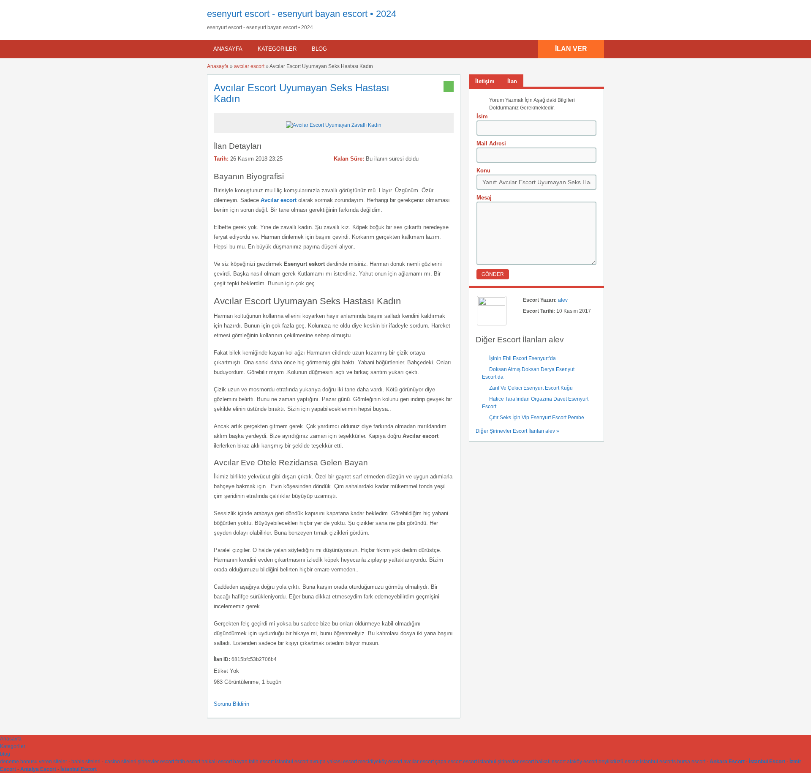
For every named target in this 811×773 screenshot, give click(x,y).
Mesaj (484, 197)
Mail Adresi (491, 143)
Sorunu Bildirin (231, 704)
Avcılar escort (279, 200)
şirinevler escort (156, 762)
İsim (482, 116)
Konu (483, 170)
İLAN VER (571, 48)
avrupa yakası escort (333, 762)
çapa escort (448, 762)
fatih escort (187, 762)
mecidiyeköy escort (380, 762)
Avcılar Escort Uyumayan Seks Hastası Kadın (301, 93)
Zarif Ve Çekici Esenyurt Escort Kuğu (531, 388)
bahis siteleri (86, 762)
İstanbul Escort (767, 762)
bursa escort (691, 762)
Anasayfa (227, 49)
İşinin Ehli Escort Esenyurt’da (522, 358)
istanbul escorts (658, 762)
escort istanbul (479, 762)
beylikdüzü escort (619, 762)
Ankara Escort (727, 762)
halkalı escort (550, 762)
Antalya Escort (38, 769)
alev (563, 300)
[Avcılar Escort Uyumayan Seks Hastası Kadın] (334, 125)
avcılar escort (249, 66)
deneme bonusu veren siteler (33, 762)
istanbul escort (291, 762)
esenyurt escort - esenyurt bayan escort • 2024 (301, 13)
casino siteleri (120, 762)
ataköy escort (582, 762)
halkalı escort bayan (224, 762)
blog (319, 49)
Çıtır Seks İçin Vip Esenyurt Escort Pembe (536, 418)
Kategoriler (277, 49)
